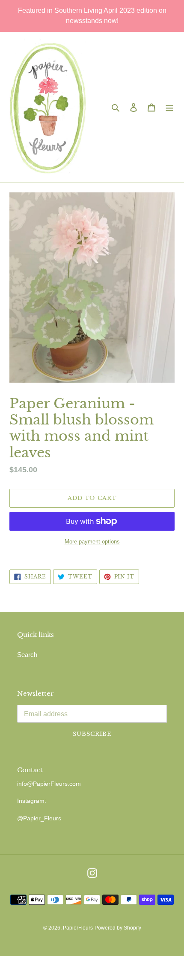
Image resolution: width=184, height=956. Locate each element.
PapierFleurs (78, 928)
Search (27, 654)
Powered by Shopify (118, 928)
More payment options (92, 541)
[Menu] (169, 107)
